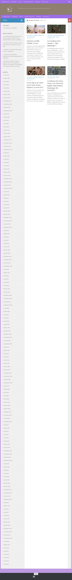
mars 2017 (6, 441)
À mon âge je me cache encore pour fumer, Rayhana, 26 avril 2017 (35, 85)
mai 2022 (6, 240)
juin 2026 (6, 81)
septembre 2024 (8, 149)
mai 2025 (6, 123)
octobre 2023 (7, 185)
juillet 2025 (7, 117)
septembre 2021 (8, 266)
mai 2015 (6, 512)
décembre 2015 (8, 489)
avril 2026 (6, 88)
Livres (20, 1)
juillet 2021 (7, 272)
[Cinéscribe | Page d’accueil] (10, 9)
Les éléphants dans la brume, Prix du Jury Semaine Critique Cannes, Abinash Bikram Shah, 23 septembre (12, 38)
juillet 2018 (7, 389)
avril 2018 (6, 399)
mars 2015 (6, 518)
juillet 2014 (7, 544)
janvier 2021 (7, 292)
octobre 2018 (7, 379)
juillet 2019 (7, 350)
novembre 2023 (8, 182)
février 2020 (7, 327)
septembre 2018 (8, 382)
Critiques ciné (5, 1)
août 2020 (6, 308)
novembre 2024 (8, 143)
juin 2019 (6, 353)
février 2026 (7, 94)
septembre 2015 (8, 499)
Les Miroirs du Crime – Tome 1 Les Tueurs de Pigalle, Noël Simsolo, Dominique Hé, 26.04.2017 (55, 85)
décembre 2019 (8, 334)
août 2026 (6, 75)
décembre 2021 (8, 256)
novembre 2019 (8, 337)
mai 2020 (6, 318)
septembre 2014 (8, 538)
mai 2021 (6, 279)
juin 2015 (6, 509)
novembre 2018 (8, 376)
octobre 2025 (7, 107)
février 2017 (7, 444)
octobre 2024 (7, 146)
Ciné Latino (45, 1)
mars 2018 (6, 402)
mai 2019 (6, 356)
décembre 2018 (8, 373)
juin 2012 (6, 564)
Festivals (37, 1)
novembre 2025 (8, 104)
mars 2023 (6, 207)
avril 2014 (6, 554)
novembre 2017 (8, 415)
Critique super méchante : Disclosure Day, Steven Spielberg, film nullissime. (12, 56)
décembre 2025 (8, 101)
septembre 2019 (8, 344)
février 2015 (7, 522)
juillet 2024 (7, 156)
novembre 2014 (8, 531)
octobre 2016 (7, 457)
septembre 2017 (8, 421)
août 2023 (6, 191)
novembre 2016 (8, 454)
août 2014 (6, 541)
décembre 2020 (8, 295)
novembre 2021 (8, 259)
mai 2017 (6, 434)
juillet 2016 (7, 467)
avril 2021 (6, 282)
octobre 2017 (7, 418)
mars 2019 (6, 363)
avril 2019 (6, 360)
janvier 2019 (7, 369)
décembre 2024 (8, 139)
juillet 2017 (7, 428)
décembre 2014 (8, 528)
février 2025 (7, 133)
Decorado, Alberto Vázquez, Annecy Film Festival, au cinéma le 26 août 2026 (12, 44)
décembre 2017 (8, 412)
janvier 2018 (7, 408)
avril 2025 (6, 127)
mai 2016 (6, 473)
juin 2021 (6, 276)
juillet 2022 (7, 233)
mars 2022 (6, 246)
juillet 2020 (7, 311)
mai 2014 (6, 551)
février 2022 (7, 250)
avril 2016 (6, 476)
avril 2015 (6, 515)
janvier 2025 (7, 136)
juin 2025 (6, 120)
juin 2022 (6, 237)
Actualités (13, 1)
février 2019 (7, 366)
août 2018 (6, 386)
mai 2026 (6, 84)
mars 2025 (6, 130)
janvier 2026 (7, 97)
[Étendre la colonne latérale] (69, 20)
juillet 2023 (7, 195)
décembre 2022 (8, 217)
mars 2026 (6, 91)
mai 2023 (6, 201)
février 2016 (7, 483)
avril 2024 (6, 165)
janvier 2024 (7, 175)
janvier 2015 (7, 525)
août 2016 (6, 463)
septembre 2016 (8, 460)
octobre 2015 (7, 496)
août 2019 (6, 347)
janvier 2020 (7, 331)
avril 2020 (6, 321)
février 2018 (7, 405)
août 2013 (6, 557)
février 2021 (7, 288)
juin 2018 (6, 392)
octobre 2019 (7, 340)
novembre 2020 (8, 298)
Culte (57, 37)
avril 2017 (6, 437)
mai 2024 (6, 162)
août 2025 (6, 114)
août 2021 (6, 269)
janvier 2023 (7, 214)
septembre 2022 (8, 227)
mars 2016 (6, 480)
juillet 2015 (7, 505)
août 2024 (6, 152)
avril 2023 (6, 204)
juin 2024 (6, 159)
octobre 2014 (7, 535)
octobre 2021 (7, 263)
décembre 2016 (8, 450)
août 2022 (6, 230)
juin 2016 (6, 470)
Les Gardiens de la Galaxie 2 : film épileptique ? (54, 43)
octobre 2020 (7, 301)
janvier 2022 (7, 253)
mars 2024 (6, 169)
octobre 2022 (7, 224)
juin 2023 (6, 198)
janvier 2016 (7, 486)
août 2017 (6, 425)
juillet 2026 (7, 78)
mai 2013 (6, 561)
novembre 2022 (8, 220)
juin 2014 (6, 548)
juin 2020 (6, 314)
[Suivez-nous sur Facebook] (21, 20)
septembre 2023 (8, 188)
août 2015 (6, 502)
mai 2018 (6, 395)
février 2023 (7, 211)
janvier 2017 (7, 447)
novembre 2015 (8, 493)
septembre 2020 (8, 305)
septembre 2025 (8, 110)
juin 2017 (6, 431)
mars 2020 (6, 324)
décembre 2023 (8, 178)
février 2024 (7, 172)
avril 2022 (6, 243)
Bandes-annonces (28, 1)
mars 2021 (6, 285)
